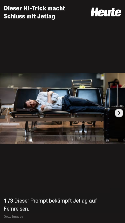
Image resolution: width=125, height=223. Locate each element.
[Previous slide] (6, 113)
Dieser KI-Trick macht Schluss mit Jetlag (34, 12)
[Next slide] (119, 113)
